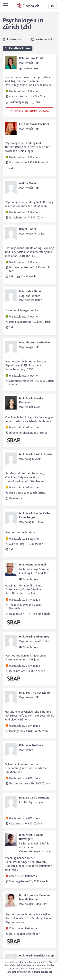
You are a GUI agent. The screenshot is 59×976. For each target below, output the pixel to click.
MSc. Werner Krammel (32, 564)
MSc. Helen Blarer (30, 291)
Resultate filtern (19, 48)
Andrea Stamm (28, 183)
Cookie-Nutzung (16, 968)
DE (52, 5)
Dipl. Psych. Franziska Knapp (36, 955)
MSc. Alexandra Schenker (34, 342)
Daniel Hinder (27, 229)
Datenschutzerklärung (18, 972)
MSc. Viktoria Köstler (32, 58)
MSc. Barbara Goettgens (34, 797)
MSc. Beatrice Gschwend (34, 692)
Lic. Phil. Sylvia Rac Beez (34, 124)
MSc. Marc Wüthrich (31, 745)
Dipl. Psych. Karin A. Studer (35, 454)
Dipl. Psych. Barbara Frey (34, 636)
